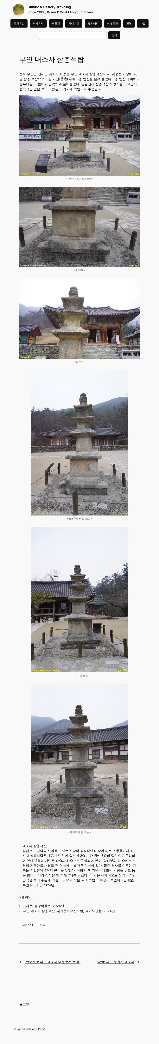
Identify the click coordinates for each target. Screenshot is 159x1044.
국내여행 (73, 23)
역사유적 (38, 23)
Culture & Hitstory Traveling (49, 7)
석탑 (42, 924)
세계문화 (112, 23)
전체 (129, 23)
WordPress (38, 1029)
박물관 (56, 23)
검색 (114, 35)
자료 (142, 23)
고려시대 (27, 924)
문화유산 (19, 23)
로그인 (24, 1004)
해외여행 (93, 23)
